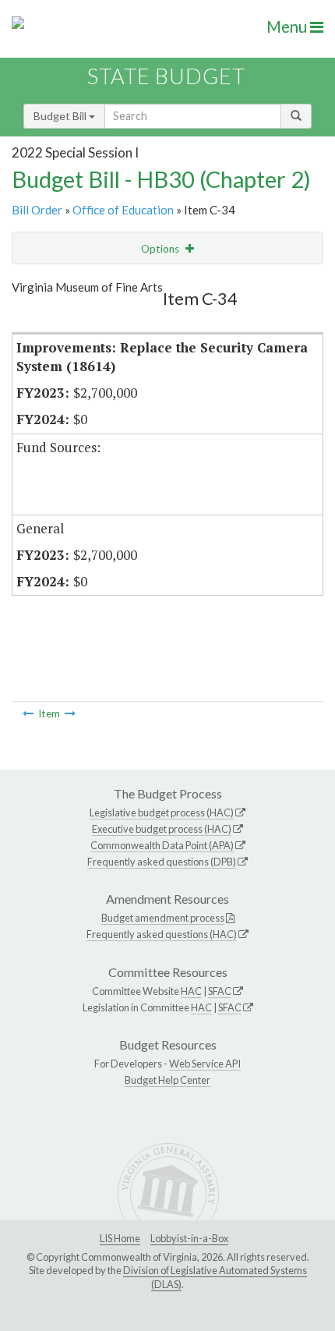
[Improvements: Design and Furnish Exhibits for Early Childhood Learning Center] (28, 713)
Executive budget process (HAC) (161, 829)
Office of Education (123, 210)
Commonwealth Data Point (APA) (162, 845)
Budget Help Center (167, 1080)
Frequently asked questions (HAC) (161, 934)
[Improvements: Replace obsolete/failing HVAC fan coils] (70, 713)
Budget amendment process (162, 918)
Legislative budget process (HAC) (162, 812)
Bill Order (37, 210)
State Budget (166, 76)
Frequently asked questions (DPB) (161, 861)
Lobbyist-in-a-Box (189, 1238)
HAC (191, 991)
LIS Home (120, 1238)
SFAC (219, 991)
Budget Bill (61, 115)
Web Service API (205, 1063)
